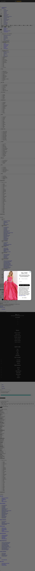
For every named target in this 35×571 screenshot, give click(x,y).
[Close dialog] (30, 271)
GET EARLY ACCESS (24, 285)
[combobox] (20, 279)
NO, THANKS (24, 297)
